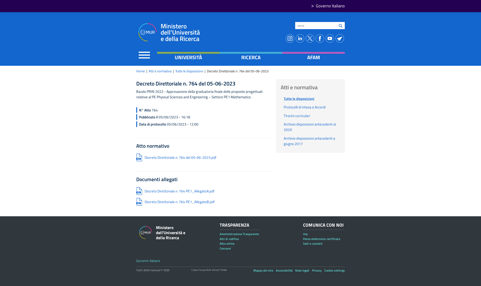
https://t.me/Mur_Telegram (340, 38)
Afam (313, 57)
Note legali (302, 270)
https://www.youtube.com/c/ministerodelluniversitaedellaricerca (330, 38)
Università (188, 57)
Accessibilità (284, 270)
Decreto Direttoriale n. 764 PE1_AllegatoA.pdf (179, 191)
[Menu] (144, 55)
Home (140, 71)
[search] (341, 25)
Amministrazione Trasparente (239, 234)
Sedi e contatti (312, 243)
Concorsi (225, 248)
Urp (305, 234)
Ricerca (251, 57)
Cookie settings (334, 270)
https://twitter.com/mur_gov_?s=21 (310, 38)
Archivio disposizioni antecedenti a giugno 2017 (309, 140)
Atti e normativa (160, 71)
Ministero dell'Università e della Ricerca (180, 32)
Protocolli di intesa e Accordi (305, 107)
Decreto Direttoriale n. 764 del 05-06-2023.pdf (180, 157)
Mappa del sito (263, 270)
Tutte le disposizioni (189, 71)
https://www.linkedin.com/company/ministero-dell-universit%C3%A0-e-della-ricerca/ (300, 38)
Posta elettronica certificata (321, 239)
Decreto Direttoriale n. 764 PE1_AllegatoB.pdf (180, 201)
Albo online (227, 243)
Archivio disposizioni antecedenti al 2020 (310, 126)
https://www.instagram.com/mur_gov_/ (291, 38)
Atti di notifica (229, 239)
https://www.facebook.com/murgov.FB (320, 38)
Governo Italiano (330, 6)
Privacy (317, 270)
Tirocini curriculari (297, 115)
